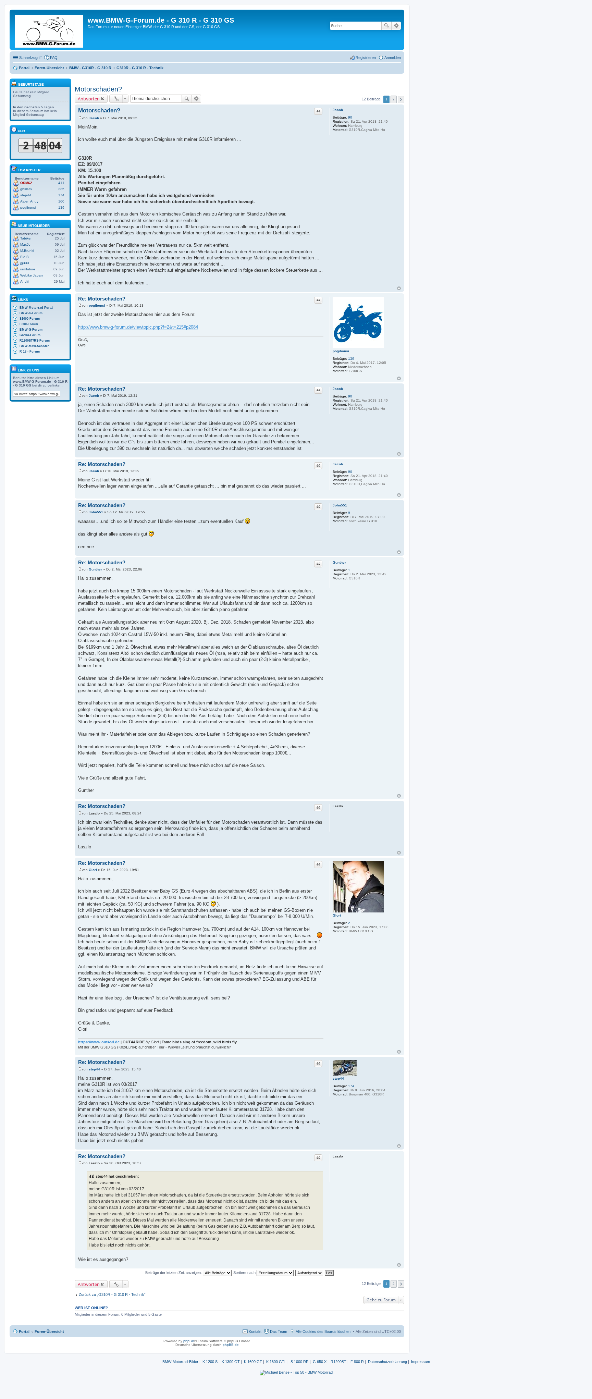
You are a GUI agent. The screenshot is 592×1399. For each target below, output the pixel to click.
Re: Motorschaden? (101, 299)
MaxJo (25, 244)
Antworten (89, 99)
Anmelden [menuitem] (392, 58)
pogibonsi (341, 351)
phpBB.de (231, 1345)
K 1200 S (210, 1362)
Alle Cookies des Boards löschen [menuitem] (323, 1331)
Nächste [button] (401, 99)
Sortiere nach (245, 1273)
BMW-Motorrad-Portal (36, 307)
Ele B (24, 257)
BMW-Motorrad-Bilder (180, 1362)
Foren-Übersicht (49, 1331)
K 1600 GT (253, 1362)
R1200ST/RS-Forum (35, 340)
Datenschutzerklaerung (387, 1362)
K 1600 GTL (276, 1362)
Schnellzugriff (30, 58)
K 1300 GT (231, 1362)
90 (350, 117)
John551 (340, 505)
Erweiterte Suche (396, 26)
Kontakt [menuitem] (255, 1331)
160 (61, 201)
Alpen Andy (29, 201)
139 (351, 358)
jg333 (24, 263)
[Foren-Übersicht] (49, 29)
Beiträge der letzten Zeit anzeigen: (174, 1273)
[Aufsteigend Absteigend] (309, 1273)
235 (61, 189)
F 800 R (357, 1362)
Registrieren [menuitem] (366, 58)
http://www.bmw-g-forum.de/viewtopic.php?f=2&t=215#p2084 (138, 327)
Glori (337, 915)
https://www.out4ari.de (99, 1042)
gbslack (26, 189)
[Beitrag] (80, 118)
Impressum (420, 1362)
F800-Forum (29, 324)
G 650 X (319, 1362)
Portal (24, 68)
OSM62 (26, 183)
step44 (338, 1078)
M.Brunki (27, 251)
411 (61, 183)
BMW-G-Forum (31, 329)
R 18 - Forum (30, 351)
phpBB (188, 1341)
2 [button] (394, 99)
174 (351, 1086)
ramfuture (27, 269)
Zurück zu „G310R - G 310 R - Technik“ (112, 1294)
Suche (386, 26)
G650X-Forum (30, 335)
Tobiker (26, 238)
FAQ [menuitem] (54, 58)
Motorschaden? (98, 89)
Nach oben (399, 288)
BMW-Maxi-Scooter (34, 346)
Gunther (339, 562)
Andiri (24, 281)
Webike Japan (31, 275)
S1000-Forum (30, 318)
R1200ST (338, 1362)
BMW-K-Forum (31, 313)
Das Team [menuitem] (278, 1331)
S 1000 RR (300, 1362)
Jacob (338, 110)
